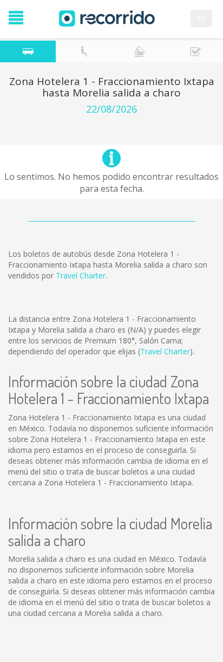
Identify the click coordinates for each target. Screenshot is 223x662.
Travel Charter (81, 275)
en (201, 18)
